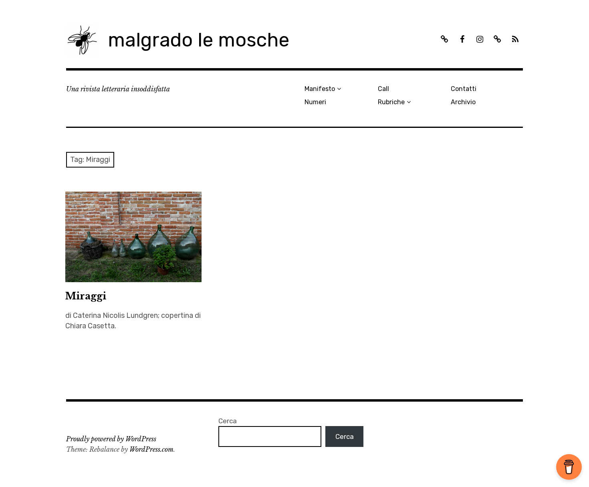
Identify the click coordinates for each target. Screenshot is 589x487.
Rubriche (391, 102)
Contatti (463, 89)
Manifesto (320, 89)
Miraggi (85, 296)
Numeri (315, 102)
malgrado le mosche (198, 39)
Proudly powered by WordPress (111, 439)
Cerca (227, 421)
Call (383, 89)
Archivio (463, 102)
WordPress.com (151, 449)
